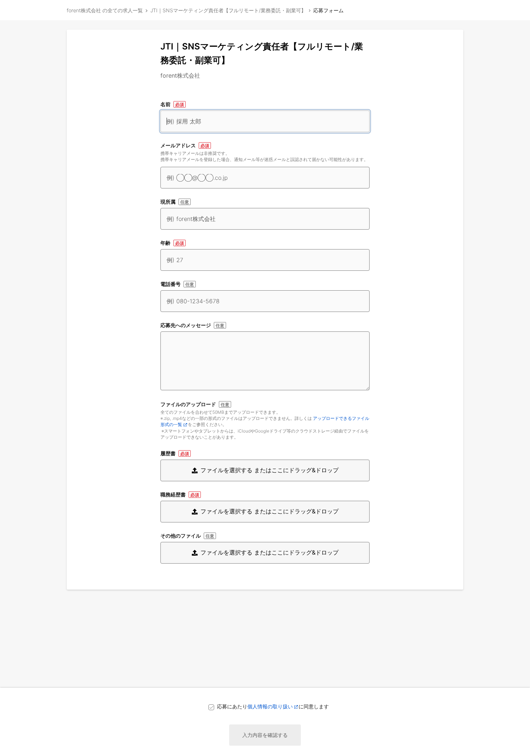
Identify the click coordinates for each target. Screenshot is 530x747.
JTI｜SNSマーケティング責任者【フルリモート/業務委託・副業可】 (228, 10)
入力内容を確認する (265, 735)
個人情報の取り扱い (270, 706)
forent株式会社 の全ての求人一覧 (105, 10)
